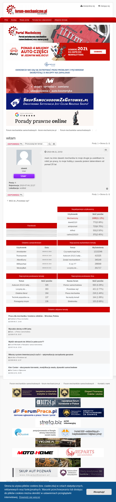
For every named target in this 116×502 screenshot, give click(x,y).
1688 (94, 218)
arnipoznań (72, 226)
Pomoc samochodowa (72, 285)
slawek (24, 168)
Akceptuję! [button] (99, 492)
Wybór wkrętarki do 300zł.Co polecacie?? (26, 342)
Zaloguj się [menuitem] (105, 6)
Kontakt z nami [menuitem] (104, 384)
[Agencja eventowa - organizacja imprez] (58, 463)
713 (94, 226)
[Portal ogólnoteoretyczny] (58, 423)
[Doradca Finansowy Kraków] (81, 393)
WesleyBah (21, 268)
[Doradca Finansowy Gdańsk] (35, 393)
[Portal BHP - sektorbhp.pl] (81, 433)
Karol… (12, 332)
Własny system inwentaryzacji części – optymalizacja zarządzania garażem (40, 355)
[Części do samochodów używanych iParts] (58, 52)
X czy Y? (72, 264)
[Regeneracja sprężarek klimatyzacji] (81, 453)
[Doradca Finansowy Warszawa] (81, 473)
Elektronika (72, 301)
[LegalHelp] (49, 118)
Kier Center (13, 370)
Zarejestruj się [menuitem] (89, 6)
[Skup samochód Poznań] (35, 453)
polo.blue (12, 357)
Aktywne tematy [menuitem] (61, 20)
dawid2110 (72, 222)
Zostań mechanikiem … (72, 260)
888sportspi (21, 264)
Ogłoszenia (22, 370)
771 (94, 222)
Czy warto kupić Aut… (73, 252)
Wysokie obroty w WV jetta (19, 329)
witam (11, 138)
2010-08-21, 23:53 (54, 152)
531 (94, 230)
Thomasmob (21, 256)
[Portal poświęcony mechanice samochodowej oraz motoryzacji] (58, 34)
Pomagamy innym (21, 301)
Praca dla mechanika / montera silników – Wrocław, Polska (33, 316)
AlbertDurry (21, 260)
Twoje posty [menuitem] (24, 20)
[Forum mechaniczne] (27, 10)
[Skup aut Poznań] (49, 85)
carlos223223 (72, 235)
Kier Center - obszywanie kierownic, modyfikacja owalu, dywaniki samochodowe (42, 367)
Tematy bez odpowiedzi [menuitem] (42, 20)
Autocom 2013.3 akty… (72, 256)
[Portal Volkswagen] (58, 443)
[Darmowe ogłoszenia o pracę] (35, 413)
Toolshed (12, 319)
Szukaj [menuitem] (13, 20)
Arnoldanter (21, 252)
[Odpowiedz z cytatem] (106, 149)
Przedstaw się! (73, 289)
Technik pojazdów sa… (21, 297)
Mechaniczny (72, 218)
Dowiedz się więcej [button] (29, 497)
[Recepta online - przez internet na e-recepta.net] (49, 69)
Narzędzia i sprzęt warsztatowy (32, 344)
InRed (72, 230)
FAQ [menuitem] (6, 20)
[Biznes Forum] (58, 403)
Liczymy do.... (72, 268)
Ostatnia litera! (21, 293)
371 (94, 234)
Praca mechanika (72, 293)
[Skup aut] (49, 101)
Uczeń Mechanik (15, 344)
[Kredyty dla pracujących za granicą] (81, 413)
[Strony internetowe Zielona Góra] (35, 433)
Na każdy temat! (72, 297)
